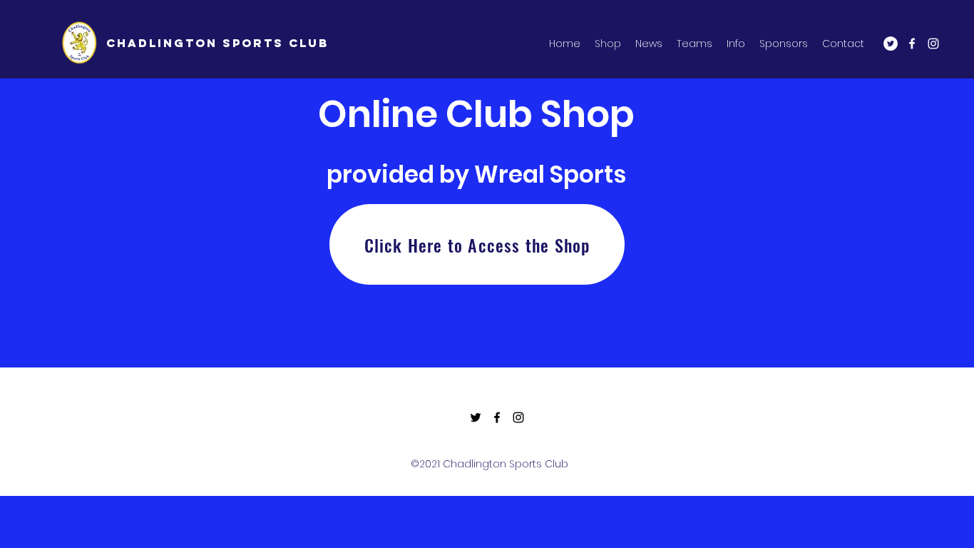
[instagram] (933, 43)
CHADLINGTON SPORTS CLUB (217, 43)
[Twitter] (890, 43)
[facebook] (912, 43)
